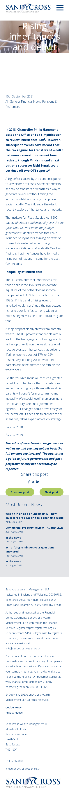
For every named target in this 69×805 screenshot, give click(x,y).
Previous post (20, 492)
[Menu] (59, 7)
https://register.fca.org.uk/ (41, 628)
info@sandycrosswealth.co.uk (23, 648)
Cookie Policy (14, 707)
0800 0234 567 (38, 687)
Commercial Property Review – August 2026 (34, 527)
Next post (51, 492)
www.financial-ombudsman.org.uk (25, 682)
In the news (13, 537)
